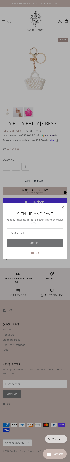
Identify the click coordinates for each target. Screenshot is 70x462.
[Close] (62, 207)
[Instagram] (37, 253)
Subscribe (35, 243)
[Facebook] (32, 253)
